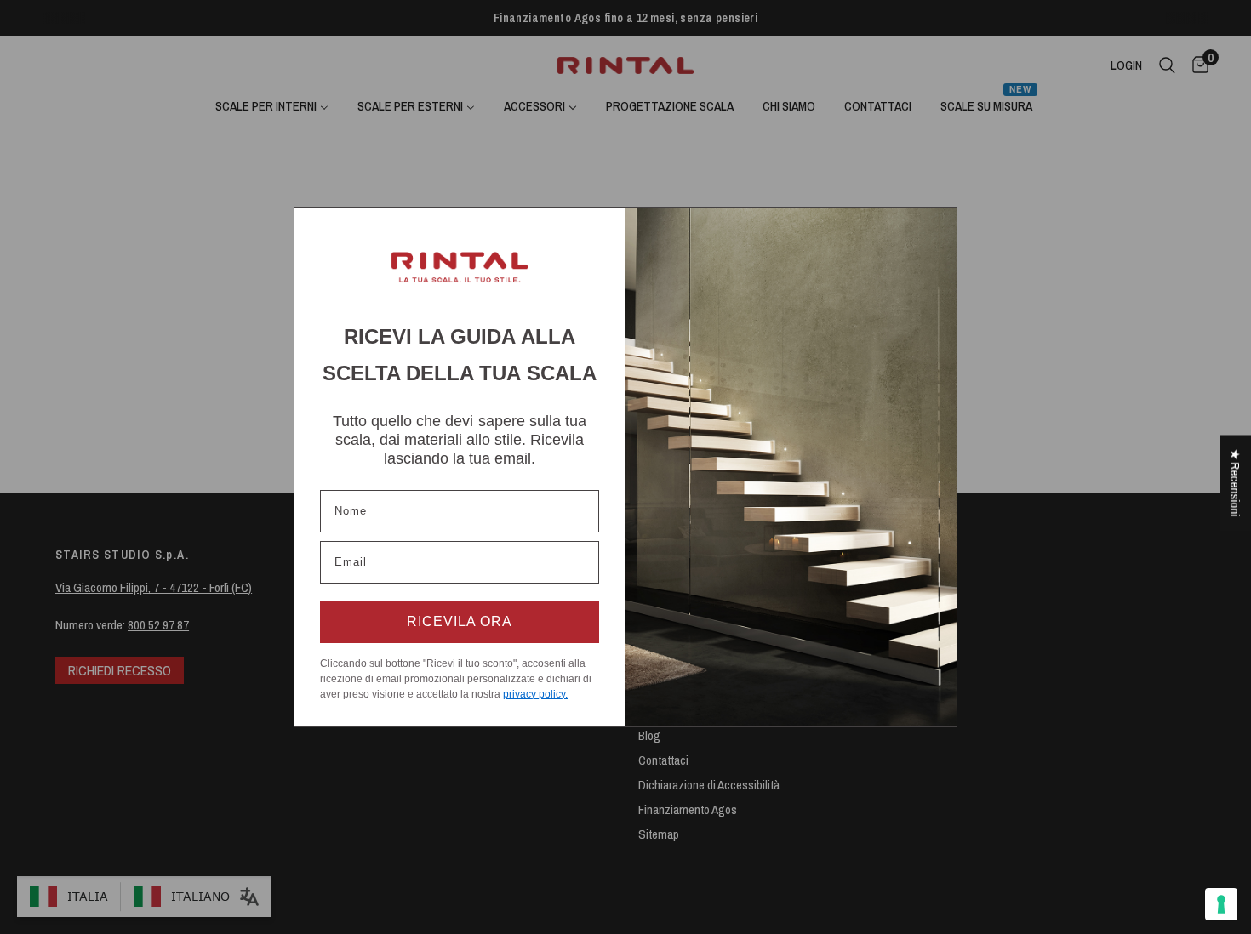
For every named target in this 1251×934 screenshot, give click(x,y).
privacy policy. (535, 694)
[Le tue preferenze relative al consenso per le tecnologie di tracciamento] (1221, 904)
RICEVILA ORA (459, 621)
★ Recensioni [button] (1235, 483)
